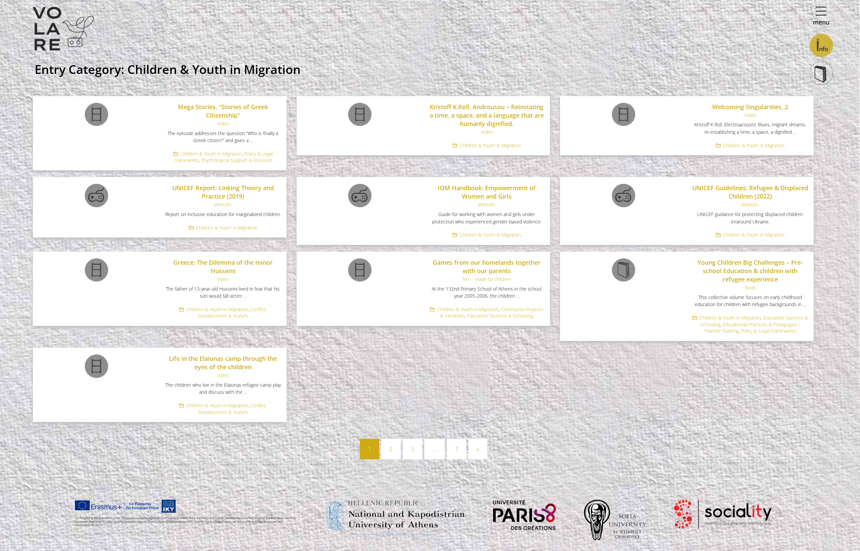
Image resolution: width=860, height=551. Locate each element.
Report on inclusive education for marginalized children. (223, 214)
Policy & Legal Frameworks (768, 331)
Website (222, 204)
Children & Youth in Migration (211, 154)
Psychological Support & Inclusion (237, 160)
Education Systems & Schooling (500, 315)
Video (223, 123)
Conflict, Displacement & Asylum (232, 312)
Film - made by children (486, 279)
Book (750, 287)
